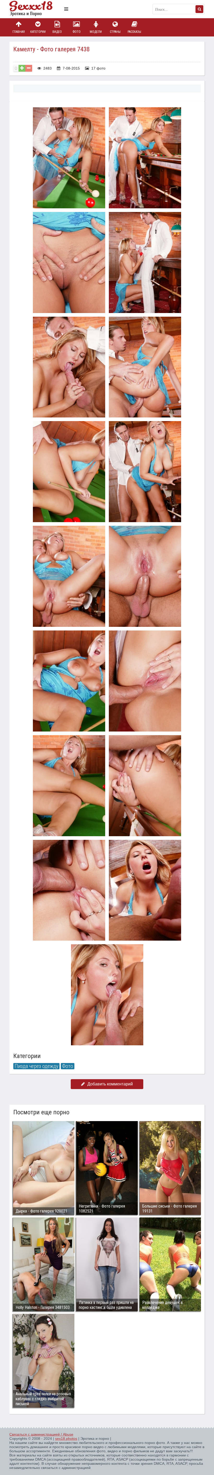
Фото (77, 32)
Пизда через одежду (36, 1066)
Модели (96, 32)
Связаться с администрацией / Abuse (41, 1434)
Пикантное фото (35, 9)
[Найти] (199, 9)
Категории (38, 32)
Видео (57, 32)
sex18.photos (66, 1438)
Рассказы (134, 32)
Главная (19, 32)
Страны (115, 32)
